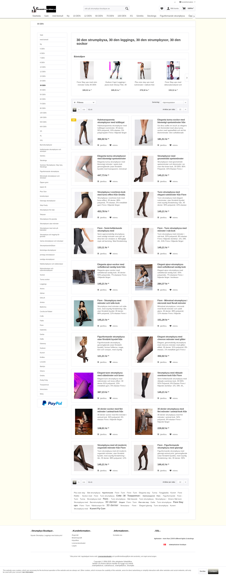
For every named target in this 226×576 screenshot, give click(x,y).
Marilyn (42, 366)
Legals (74, 546)
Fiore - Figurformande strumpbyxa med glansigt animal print (170, 446)
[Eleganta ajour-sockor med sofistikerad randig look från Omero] (84, 277)
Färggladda (164, 493)
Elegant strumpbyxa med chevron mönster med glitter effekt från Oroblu (171, 338)
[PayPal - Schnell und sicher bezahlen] (52, 403)
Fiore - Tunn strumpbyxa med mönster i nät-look (172, 229)
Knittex (42, 357)
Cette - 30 (121, 496)
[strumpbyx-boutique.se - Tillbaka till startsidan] (44, 9)
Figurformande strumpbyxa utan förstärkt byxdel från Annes (111, 338)
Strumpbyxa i (161, 499)
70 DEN (43, 104)
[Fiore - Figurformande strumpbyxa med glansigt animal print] (144, 458)
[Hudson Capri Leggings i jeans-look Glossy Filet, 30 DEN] (115, 70)
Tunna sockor (45, 279)
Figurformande (108, 493)
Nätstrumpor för (98, 505)
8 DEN (42, 62)
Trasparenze (44, 385)
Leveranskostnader (79, 543)
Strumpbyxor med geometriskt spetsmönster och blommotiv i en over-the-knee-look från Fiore (171, 157)
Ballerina (43, 307)
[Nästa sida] (79, 109)
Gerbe (42, 334)
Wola (42, 394)
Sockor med (87, 496)
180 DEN (43, 117)
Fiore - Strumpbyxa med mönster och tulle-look (109, 301)
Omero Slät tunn (175, 499)
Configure (213, 571)
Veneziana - (125, 505)
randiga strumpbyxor (47, 259)
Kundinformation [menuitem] (187, 2)
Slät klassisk (132, 499)
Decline (202, 571)
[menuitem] (106, 8)
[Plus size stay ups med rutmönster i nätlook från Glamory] (144, 70)
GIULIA (42, 298)
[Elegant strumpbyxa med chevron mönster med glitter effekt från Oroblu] (144, 349)
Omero (42, 371)
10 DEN (43, 67)
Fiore (42, 325)
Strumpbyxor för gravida (48, 219)
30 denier (111, 501)
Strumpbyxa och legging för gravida (49, 235)
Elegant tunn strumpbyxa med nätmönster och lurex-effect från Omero (110, 374)
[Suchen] (127, 8)
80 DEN (43, 108)
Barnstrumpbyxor (46, 145)
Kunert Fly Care (97, 508)
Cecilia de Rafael (46, 311)
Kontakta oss (117, 535)
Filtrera (80, 102)
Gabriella (43, 330)
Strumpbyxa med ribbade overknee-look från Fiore (170, 374)
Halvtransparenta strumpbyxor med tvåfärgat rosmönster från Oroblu (110, 121)
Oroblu (42, 376)
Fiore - (159, 496)
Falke (42, 321)
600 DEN (43, 127)
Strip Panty (44, 205)
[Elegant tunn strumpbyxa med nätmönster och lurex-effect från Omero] (84, 386)
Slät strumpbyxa (94, 493)
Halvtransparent (149, 496)
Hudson (43, 348)
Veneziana (43, 389)
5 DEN (42, 49)
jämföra (103, 145)
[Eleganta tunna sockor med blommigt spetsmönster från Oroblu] (144, 132)
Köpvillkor (75, 540)
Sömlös (42, 156)
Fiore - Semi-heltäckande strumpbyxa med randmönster (109, 229)
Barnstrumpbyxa (97, 502)
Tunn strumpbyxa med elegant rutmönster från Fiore (171, 193)
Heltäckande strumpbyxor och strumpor (50, 150)
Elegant (122, 502)
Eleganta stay (145, 493)
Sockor (42, 275)
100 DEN (43, 113)
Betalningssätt (77, 538)
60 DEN (43, 99)
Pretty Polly (44, 380)
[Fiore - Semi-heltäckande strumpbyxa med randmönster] (84, 241)
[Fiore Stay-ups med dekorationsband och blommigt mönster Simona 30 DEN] (173, 70)
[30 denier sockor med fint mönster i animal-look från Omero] (84, 422)
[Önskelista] (162, 8)
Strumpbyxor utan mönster (49, 224)
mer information (27, 572)
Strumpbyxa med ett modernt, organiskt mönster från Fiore (112, 446)
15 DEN (43, 76)
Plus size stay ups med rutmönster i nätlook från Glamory (144, 83)
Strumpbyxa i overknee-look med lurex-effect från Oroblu (111, 193)
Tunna (155, 493)
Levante (43, 362)
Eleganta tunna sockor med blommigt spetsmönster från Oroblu (171, 121)
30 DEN (43, 85)
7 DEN (42, 58)
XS (41, 131)
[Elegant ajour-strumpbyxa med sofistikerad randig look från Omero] (144, 277)
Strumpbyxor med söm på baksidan (49, 229)
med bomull (44, 40)
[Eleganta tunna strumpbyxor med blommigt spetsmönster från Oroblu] (84, 169)
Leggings (43, 284)
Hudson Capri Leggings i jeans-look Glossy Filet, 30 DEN (116, 83)
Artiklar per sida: (169, 109)
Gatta (42, 339)
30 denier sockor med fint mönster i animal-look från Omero (110, 410)
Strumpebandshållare (47, 246)
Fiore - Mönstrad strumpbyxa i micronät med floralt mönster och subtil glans (172, 301)
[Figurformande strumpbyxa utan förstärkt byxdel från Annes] (84, 349)
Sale (41, 35)
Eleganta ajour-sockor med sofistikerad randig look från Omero (111, 265)
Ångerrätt (75, 535)
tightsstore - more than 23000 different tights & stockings (174, 539)
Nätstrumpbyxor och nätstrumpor (51, 264)
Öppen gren (44, 182)
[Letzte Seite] (83, 109)
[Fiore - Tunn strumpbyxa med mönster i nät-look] (144, 241)
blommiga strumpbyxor (48, 250)
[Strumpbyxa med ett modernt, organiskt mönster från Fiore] (84, 458)
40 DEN (43, 90)
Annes (42, 289)
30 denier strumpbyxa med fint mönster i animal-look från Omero (172, 410)
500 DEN (43, 122)
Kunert (42, 353)
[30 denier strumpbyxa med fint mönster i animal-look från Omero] (144, 422)
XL (41, 136)
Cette (42, 316)
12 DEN (43, 72)
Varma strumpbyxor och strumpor (51, 241)
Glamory (43, 344)
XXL (41, 140)
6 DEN (42, 53)
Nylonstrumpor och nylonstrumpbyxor (46, 269)
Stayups (43, 214)
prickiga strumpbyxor (47, 255)
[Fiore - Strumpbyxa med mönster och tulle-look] (84, 313)
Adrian (42, 293)
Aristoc (42, 302)
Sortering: (156, 102)
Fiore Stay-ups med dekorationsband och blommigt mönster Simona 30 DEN (173, 83)
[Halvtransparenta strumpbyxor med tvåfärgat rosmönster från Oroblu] (84, 132)
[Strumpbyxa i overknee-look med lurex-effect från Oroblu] (84, 205)
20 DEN (43, 81)
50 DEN (43, 94)
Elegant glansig (145, 505)
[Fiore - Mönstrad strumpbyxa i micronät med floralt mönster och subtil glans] (144, 313)
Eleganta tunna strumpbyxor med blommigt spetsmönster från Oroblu (111, 157)
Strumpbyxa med (94, 499)
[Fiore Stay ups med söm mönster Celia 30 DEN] (87, 70)
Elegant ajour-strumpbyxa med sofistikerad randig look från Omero (171, 265)
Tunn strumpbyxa (107, 496)
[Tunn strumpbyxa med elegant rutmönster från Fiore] (144, 205)
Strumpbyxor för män (47, 210)
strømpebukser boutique (177, 545)
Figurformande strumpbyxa (49, 171)
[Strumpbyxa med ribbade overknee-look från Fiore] (144, 386)
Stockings (43, 160)
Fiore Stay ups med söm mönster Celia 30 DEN (87, 83)
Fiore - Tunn (120, 493)
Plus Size (43, 192)
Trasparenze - (134, 496)
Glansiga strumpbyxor (47, 201)
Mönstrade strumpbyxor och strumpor (50, 177)
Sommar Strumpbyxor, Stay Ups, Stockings (51, 166)
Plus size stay (80, 493)
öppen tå (43, 187)
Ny (41, 44)
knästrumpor (44, 196)
